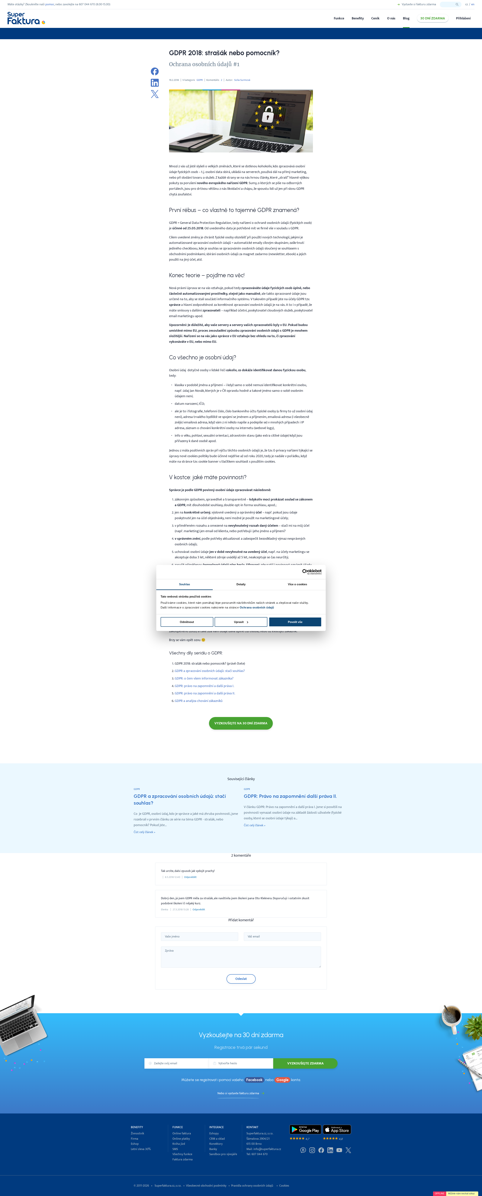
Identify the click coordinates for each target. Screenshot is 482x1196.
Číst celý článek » (144, 832)
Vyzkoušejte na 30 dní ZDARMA (240, 723)
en (472, 4)
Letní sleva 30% (141, 1149)
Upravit (239, 622)
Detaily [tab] (241, 584)
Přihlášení (463, 18)
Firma (134, 1138)
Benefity (358, 18)
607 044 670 (260, 1154)
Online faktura (181, 1133)
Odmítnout (187, 622)
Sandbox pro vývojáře (223, 1154)
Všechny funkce (182, 1154)
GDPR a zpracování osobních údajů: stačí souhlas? (210, 671)
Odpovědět (190, 877)
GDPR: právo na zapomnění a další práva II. (205, 693)
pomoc (49, 4)
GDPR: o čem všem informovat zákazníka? (204, 678)
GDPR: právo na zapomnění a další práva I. (204, 686)
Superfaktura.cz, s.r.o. (168, 1185)
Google (282, 1080)
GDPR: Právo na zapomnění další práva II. (290, 796)
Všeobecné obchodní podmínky (206, 1185)
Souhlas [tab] (184, 584)
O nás (391, 18)
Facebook (254, 1080)
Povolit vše (295, 622)
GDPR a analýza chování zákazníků (199, 701)
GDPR (200, 80)
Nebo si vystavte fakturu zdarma (238, 1093)
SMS (175, 1149)
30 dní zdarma (432, 18)
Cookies (284, 1185)
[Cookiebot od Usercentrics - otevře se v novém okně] (305, 572)
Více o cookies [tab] (297, 584)
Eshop (135, 1143)
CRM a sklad (217, 1138)
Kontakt (252, 1127)
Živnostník (137, 1133)
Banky (213, 1149)
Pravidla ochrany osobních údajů (252, 1185)
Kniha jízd (178, 1143)
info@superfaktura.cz (267, 1149)
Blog (406, 18)
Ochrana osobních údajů (257, 607)
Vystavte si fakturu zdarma (419, 4)
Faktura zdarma (182, 1159)
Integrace (216, 1127)
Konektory (216, 1143)
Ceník (375, 18)
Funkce (339, 18)
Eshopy (214, 1133)
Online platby (181, 1138)
